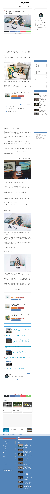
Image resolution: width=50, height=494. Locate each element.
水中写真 (41, 66)
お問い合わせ (30, 6)
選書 (41, 73)
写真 (41, 79)
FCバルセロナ (6, 469)
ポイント (41, 65)
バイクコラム (10, 454)
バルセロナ (5, 470)
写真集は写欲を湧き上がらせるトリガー (13, 111)
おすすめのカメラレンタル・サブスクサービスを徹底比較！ (15, 368)
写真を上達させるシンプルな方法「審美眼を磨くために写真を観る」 (16, 335)
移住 (41, 72)
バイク (41, 75)
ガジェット (41, 69)
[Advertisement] (17, 41)
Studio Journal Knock (16, 60)
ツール (41, 70)
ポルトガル (10, 470)
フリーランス (41, 71)
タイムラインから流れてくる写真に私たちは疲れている (16, 108)
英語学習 (10, 464)
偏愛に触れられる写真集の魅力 (12, 106)
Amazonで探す (14, 96)
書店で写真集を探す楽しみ (39, 137)
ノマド (41, 68)
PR (10, 469)
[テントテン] (25, 4)
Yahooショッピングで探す (16, 299)
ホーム (21, 6)
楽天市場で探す (21, 96)
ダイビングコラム (41, 64)
